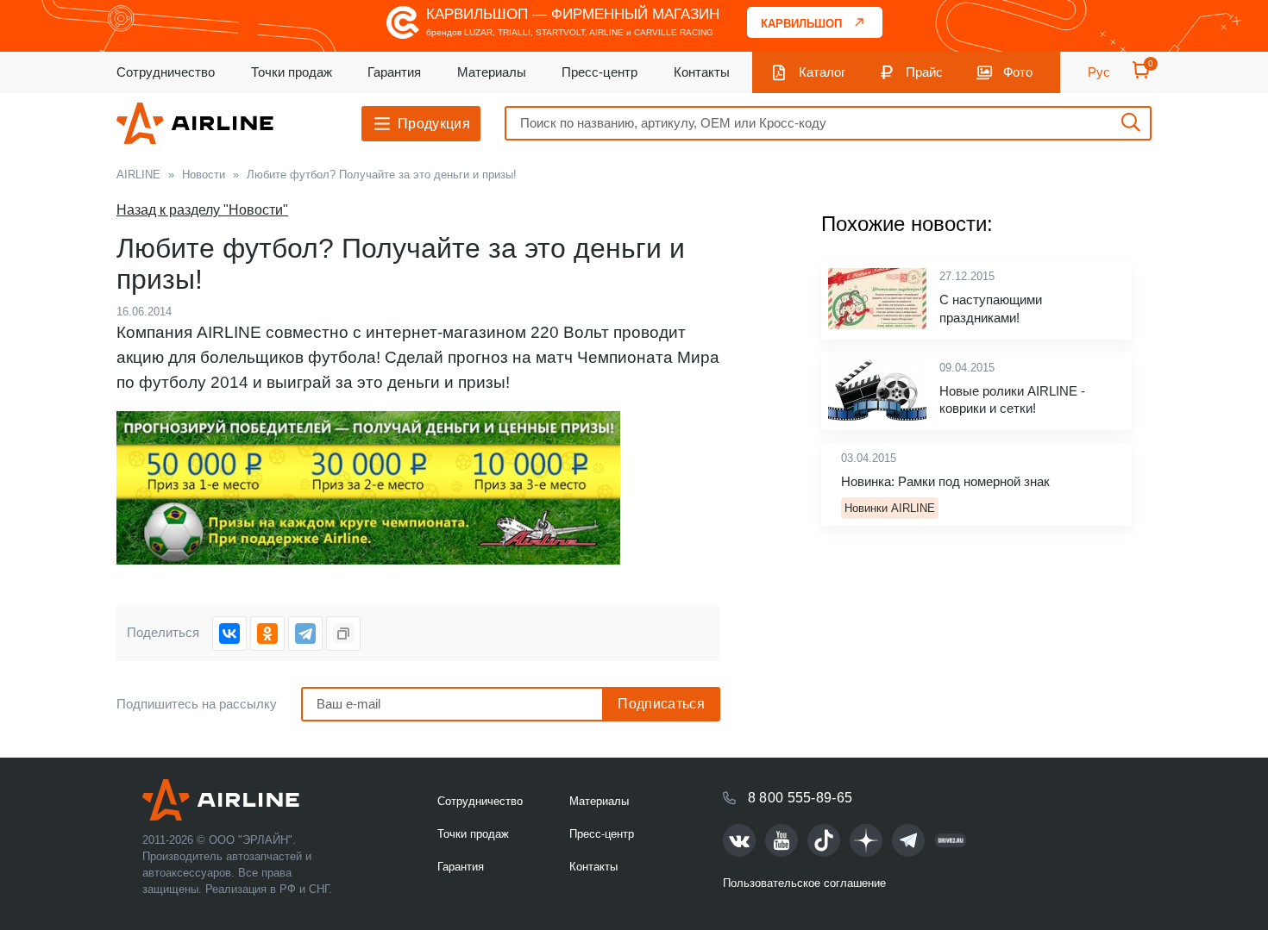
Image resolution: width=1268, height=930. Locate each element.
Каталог (822, 72)
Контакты (702, 72)
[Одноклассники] (267, 633)
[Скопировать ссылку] (343, 633)
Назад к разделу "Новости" (202, 210)
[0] (1141, 75)
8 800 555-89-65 (800, 797)
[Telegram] (305, 633)
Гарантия (394, 72)
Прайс (924, 72)
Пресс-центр (599, 72)
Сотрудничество (165, 72)
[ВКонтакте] (229, 633)
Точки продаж (291, 72)
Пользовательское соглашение (804, 883)
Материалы (491, 72)
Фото (1018, 72)
